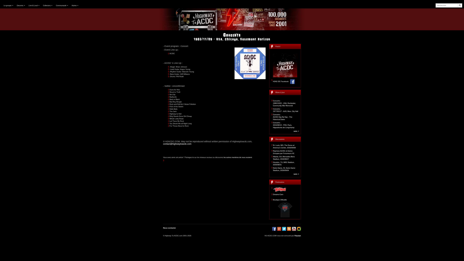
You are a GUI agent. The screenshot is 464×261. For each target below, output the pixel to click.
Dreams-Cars (278, 194)
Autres (74, 5)
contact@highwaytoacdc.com (177, 144)
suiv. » (296, 131)
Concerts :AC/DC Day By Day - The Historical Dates (282, 117)
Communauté (61, 5)
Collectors (47, 5)
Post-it (277, 46)
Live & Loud (33, 5)
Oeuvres (20, 5)
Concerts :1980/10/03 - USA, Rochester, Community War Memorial (284, 103)
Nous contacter (169, 228)
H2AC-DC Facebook (281, 81)
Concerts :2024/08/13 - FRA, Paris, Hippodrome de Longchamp (283, 125)
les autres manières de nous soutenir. (238, 157)
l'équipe (297, 236)
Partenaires (279, 182)
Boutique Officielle (280, 200)
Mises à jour (280, 92)
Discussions (279, 139)
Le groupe (8, 5)
